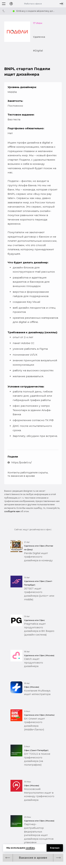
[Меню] (3, 3)
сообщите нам (12, 511)
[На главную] (11, 3)
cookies (30, 848)
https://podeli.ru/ (21, 462)
